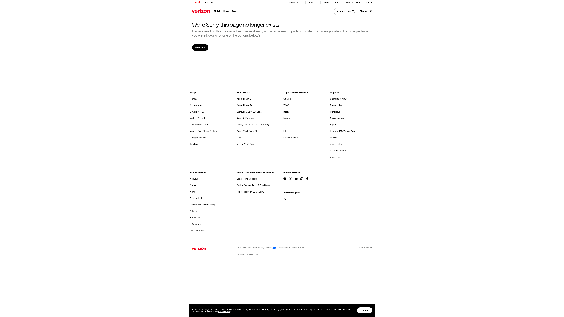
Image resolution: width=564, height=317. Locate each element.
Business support (338, 118)
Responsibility (196, 198)
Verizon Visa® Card (246, 144)
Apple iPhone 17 (244, 99)
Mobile (217, 11)
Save (234, 11)
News (192, 191)
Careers (194, 185)
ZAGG (286, 105)
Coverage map (353, 2)
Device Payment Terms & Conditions (253, 185)
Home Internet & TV (199, 124)
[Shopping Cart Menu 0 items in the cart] (371, 11)
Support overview (338, 99)
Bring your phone (198, 137)
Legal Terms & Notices (247, 179)
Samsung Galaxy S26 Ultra (249, 112)
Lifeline (333, 137)
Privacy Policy (244, 248)
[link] (200, 47)
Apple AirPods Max (246, 118)
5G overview (196, 224)
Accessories (196, 105)
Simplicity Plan (197, 112)
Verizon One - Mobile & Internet (204, 131)
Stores (338, 2)
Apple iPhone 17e (244, 105)
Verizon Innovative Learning (202, 204)
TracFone (194, 144)
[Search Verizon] (345, 11)
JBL (285, 124)
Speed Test (335, 157)
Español (368, 2)
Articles (193, 211)
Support (326, 2)
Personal (196, 2)
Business (208, 2)
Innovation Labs (197, 230)
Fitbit (285, 131)
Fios (239, 137)
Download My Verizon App (342, 131)
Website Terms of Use (248, 255)
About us (194, 179)
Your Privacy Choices (262, 248)
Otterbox (287, 99)
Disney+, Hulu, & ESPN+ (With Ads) (253, 124)
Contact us (313, 2)
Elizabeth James (291, 137)
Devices (194, 99)
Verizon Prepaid (197, 118)
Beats (286, 112)
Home (226, 11)
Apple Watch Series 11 (247, 131)
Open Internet (298, 248)
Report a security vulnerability (250, 191)
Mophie (287, 118)
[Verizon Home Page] (201, 11)
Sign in (333, 124)
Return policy (336, 105)
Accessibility (336, 144)
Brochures (195, 217)
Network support (338, 150)
